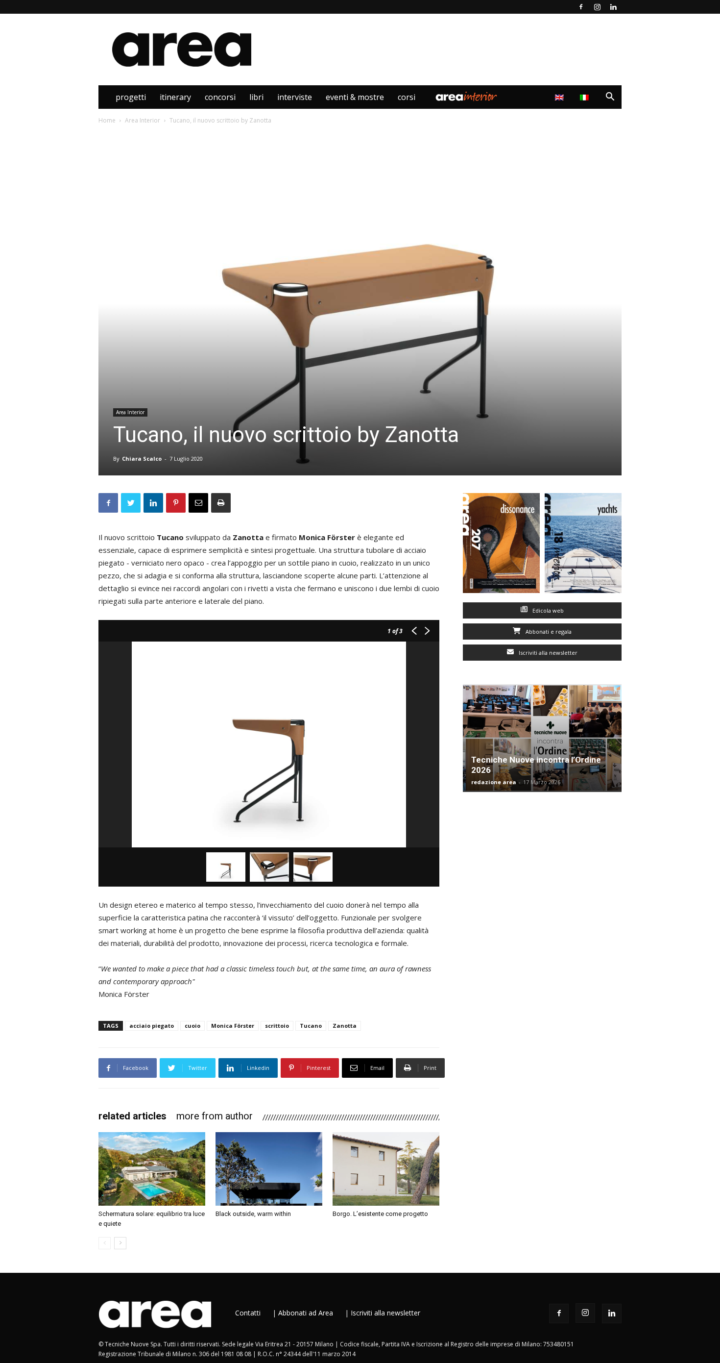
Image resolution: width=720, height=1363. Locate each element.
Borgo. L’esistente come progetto (380, 1213)
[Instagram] (597, 7)
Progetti (131, 97)
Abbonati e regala (548, 631)
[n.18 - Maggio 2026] (583, 545)
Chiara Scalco (142, 458)
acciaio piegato (151, 1025)
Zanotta (345, 1025)
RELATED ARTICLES (132, 1116)
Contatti (248, 1312)
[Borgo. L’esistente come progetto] (386, 1169)
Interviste (294, 97)
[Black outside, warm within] (269, 1169)
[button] (610, 97)
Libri (256, 97)
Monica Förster (232, 1025)
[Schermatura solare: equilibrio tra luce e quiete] (151, 1169)
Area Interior (466, 97)
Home (107, 120)
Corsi (406, 97)
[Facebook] (581, 7)
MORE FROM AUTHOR (214, 1116)
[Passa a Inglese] (560, 97)
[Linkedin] (613, 7)
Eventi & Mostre (355, 97)
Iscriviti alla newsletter (547, 652)
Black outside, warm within (253, 1213)
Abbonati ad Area (305, 1312)
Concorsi (220, 97)
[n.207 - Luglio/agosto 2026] (501, 545)
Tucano (311, 1025)
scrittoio (277, 1025)
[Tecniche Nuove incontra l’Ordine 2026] (542, 738)
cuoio (192, 1025)
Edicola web (547, 610)
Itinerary (175, 97)
